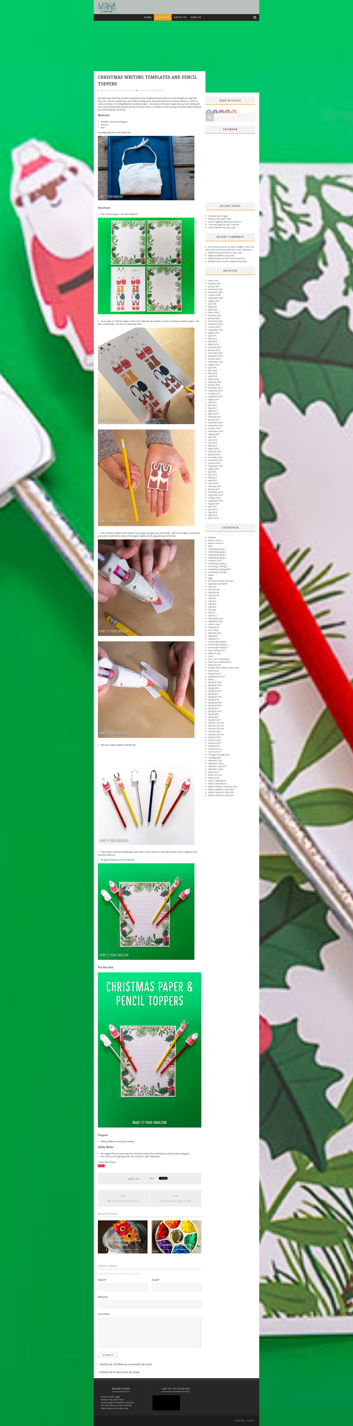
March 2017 (213, 414)
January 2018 (214, 385)
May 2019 (212, 338)
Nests (210, 656)
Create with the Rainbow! (176, 1245)
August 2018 (213, 364)
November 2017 (215, 390)
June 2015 (212, 474)
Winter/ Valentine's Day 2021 (221, 795)
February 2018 (214, 382)
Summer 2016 (214, 731)
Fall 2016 (212, 598)
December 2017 (215, 387)
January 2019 (214, 350)
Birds (210, 546)
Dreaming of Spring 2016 (219, 569)
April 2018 (212, 376)
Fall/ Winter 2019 (215, 618)
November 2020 (215, 292)
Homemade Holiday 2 (218, 644)
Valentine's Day (215, 760)
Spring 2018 (213, 699)
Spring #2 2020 (215, 682)
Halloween (213, 636)
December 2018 (215, 353)
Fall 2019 (212, 607)
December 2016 (215, 422)
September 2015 (215, 466)
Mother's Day (214, 653)
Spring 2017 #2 (215, 696)
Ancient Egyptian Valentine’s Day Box (224, 221)
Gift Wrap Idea (214, 633)
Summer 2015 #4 (216, 728)
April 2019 (212, 341)
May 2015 (212, 477)
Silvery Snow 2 (214, 673)
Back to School (215, 540)
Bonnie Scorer (107, 90)
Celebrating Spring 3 (217, 554)
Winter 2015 (213, 772)
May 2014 (212, 512)
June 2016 (212, 440)
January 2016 (214, 454)
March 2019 (213, 344)
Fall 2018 (212, 604)
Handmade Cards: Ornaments (239, 249)
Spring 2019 (213, 708)
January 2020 (214, 318)
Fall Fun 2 (212, 615)
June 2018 (212, 370)
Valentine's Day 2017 (217, 766)
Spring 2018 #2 (215, 702)
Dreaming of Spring (217, 563)
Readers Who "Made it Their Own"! (223, 667)
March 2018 (213, 379)
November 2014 (215, 495)
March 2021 (213, 280)
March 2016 (213, 448)
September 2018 (215, 361)
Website (103, 1297)
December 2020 (215, 289)
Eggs (210, 578)
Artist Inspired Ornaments (235, 261)
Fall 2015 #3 (213, 592)
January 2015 (214, 489)
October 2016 (214, 428)
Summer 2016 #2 (216, 734)
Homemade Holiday (217, 641)
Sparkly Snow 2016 (216, 676)
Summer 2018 (214, 740)
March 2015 (213, 483)
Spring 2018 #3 (215, 705)
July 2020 (212, 303)
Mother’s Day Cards (233, 252)
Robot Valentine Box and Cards (222, 227)
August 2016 (213, 434)
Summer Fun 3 (214, 749)
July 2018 (212, 367)
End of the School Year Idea (220, 581)
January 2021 (214, 286)
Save (102, 1166)
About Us (180, 17)
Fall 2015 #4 (213, 595)
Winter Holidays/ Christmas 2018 (222, 786)
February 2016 (214, 451)
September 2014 (215, 500)
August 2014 (213, 503)
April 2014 (212, 515)
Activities (163, 17)
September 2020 (215, 298)
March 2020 (213, 312)
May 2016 (212, 442)
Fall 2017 (212, 601)
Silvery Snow (213, 670)
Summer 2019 (214, 743)
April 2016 (212, 445)
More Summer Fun (216, 650)
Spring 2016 (213, 688)
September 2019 (215, 330)
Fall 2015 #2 (213, 589)
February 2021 (214, 283)
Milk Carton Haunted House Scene (123, 1201)
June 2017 (212, 405)
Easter (211, 575)
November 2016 (215, 425)
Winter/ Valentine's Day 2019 (221, 789)
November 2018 (215, 356)
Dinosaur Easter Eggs (217, 216)
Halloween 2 (213, 638)
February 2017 (214, 416)
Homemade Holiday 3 (218, 647)
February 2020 (214, 315)
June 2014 (212, 509)
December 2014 (215, 492)
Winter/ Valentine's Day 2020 (221, 792)
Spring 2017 (213, 694)
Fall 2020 (212, 610)
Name (102, 1279)
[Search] (255, 17)
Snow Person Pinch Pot (234, 258)
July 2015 (212, 471)
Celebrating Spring (216, 549)
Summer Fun (214, 746)
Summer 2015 (214, 720)
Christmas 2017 (215, 560)
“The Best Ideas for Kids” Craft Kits (223, 224)
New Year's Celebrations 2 (220, 662)
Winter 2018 (213, 778)
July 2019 (212, 335)
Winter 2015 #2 (215, 775)
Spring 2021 (213, 717)
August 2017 (213, 399)
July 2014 (212, 506)
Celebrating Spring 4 (217, 557)
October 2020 (214, 295)
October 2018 (214, 358)
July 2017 (212, 402)
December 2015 (215, 457)
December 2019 (215, 321)
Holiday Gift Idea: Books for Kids (175, 1201)
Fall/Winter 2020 (155, 90)
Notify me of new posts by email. (120, 1372)
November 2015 (215, 460)
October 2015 (214, 463)
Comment (104, 1314)
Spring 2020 (213, 714)
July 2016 (212, 437)
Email (156, 1279)
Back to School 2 (215, 543)
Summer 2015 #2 (216, 722)
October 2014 (214, 498)
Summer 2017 (214, 737)
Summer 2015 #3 (216, 725)
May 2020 (212, 306)
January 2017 (214, 419)
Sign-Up (196, 17)
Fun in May (213, 630)
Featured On (213, 627)
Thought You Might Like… (219, 754)
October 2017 (214, 393)
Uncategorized (214, 757)
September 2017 (215, 396)
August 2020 (213, 301)
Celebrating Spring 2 (217, 552)
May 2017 (212, 408)
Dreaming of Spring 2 (217, 566)
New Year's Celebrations (219, 659)
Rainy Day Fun (214, 665)
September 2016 (215, 431)
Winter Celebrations (217, 780)
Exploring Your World (217, 583)
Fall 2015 (212, 586)
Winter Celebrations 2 (217, 783)
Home (148, 17)
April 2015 (212, 480)
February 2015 (214, 486)
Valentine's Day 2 (216, 763)
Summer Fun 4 (214, 751)
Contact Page (240, 1420)
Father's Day (214, 624)
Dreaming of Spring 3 (217, 572)
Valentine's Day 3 (216, 769)
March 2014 (213, 518)
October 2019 (214, 327)
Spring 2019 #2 (215, 711)
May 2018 (212, 373)
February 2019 (214, 347)
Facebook (230, 129)
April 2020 (212, 309)
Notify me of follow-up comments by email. (126, 1364)
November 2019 (215, 324)
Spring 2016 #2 (215, 691)
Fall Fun (211, 612)
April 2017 (212, 411)
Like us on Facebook (176, 1388)
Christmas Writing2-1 (118, 121)
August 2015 (213, 469)
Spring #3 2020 (215, 685)
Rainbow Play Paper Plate (219, 219)
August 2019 (213, 332)
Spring (211, 679)
